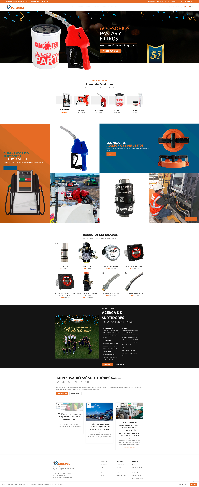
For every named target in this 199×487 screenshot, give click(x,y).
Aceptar (193, 484)
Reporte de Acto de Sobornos (121, 476)
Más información (184, 484)
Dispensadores (104, 465)
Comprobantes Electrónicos (138, 475)
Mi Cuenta (134, 465)
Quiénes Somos (120, 465)
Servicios (119, 467)
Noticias (118, 470)
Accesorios (103, 470)
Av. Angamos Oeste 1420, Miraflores (63, 473)
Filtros (102, 473)
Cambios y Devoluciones (138, 473)
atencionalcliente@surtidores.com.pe (63, 478)
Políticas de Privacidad (137, 467)
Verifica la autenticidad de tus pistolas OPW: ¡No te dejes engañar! (69, 416)
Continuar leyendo (69, 431)
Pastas (102, 475)
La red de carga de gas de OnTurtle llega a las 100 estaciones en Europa (99, 426)
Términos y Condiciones (137, 470)
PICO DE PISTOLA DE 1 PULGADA (111, 293)
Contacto (119, 473)
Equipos (102, 467)
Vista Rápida (74, 244)
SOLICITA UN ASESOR (113, 51)
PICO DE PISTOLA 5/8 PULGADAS (134, 293)
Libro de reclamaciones (137, 478)
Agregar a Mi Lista (74, 248)
